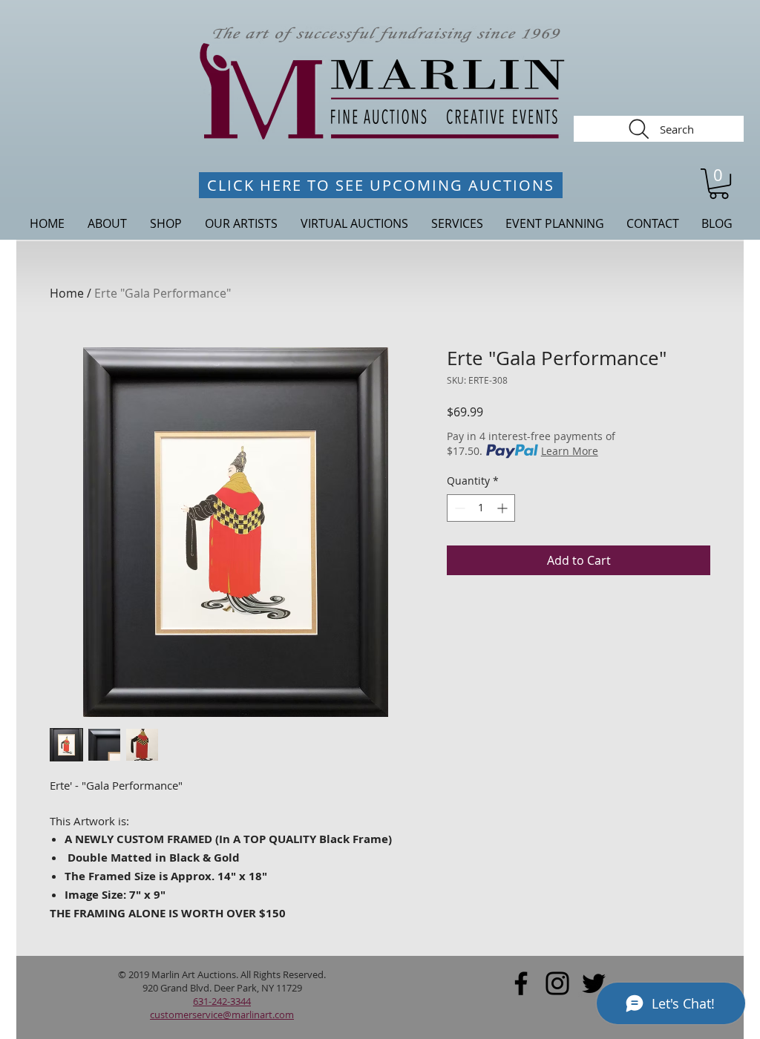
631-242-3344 (222, 1001)
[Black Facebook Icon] (521, 983)
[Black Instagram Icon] (557, 983)
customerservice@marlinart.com (222, 1014)
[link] (719, 183)
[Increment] (503, 508)
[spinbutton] (481, 508)
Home (67, 293)
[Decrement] (458, 508)
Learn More (569, 451)
